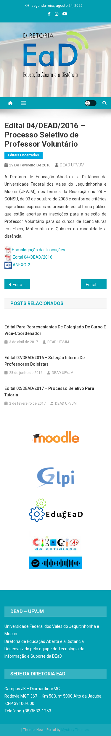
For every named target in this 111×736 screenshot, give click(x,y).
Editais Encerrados (23, 155)
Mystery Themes (75, 730)
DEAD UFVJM (72, 165)
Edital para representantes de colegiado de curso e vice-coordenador (55, 330)
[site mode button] (90, 103)
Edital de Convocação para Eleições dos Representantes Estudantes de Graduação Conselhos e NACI (21, 284)
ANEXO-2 (21, 264)
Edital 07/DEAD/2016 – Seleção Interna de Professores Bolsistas (44, 361)
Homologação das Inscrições (38, 249)
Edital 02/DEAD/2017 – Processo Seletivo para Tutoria (49, 391)
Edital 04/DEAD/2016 (32, 257)
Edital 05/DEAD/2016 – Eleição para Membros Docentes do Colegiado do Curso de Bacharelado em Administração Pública (96, 284)
